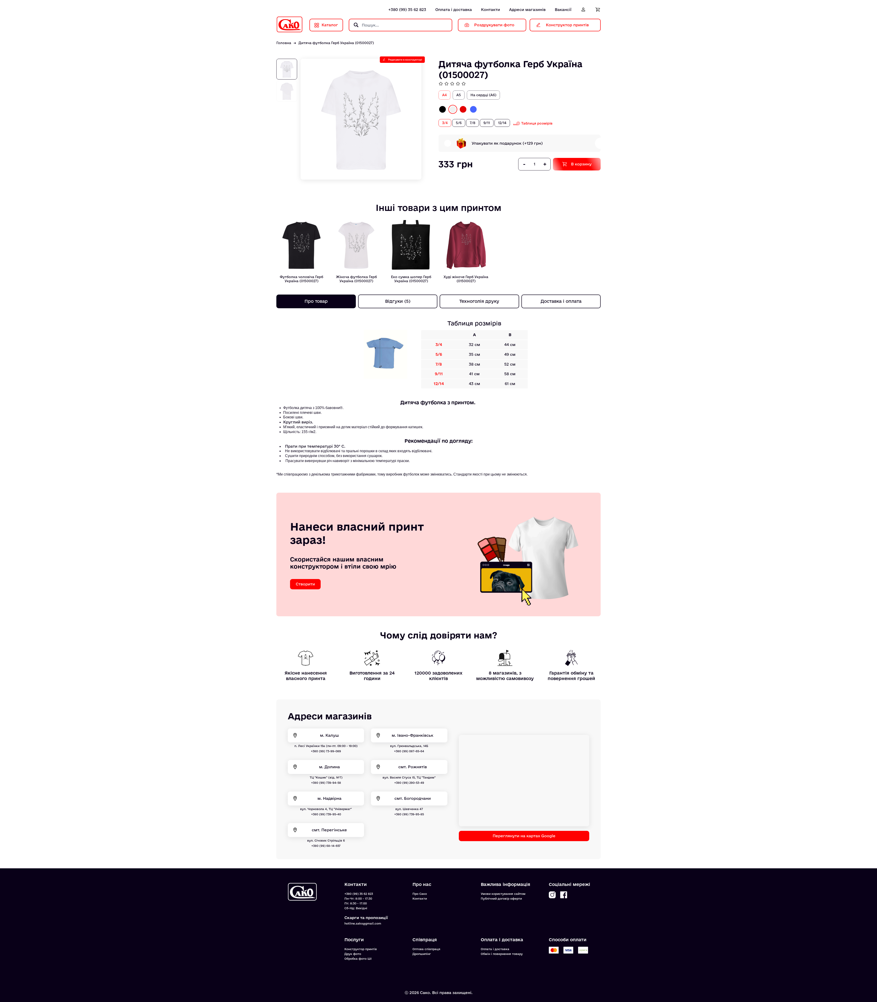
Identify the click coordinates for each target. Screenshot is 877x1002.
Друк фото (352, 953)
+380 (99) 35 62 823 (407, 9)
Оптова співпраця (426, 949)
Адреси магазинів (527, 9)
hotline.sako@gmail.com (362, 923)
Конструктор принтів (360, 949)
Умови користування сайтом (503, 893)
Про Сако (419, 893)
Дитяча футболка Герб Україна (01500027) (336, 43)
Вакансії (563, 9)
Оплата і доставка (453, 9)
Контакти (490, 9)
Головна (283, 43)
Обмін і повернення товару (502, 953)
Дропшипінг (421, 953)
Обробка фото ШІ (358, 958)
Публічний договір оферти (501, 898)
